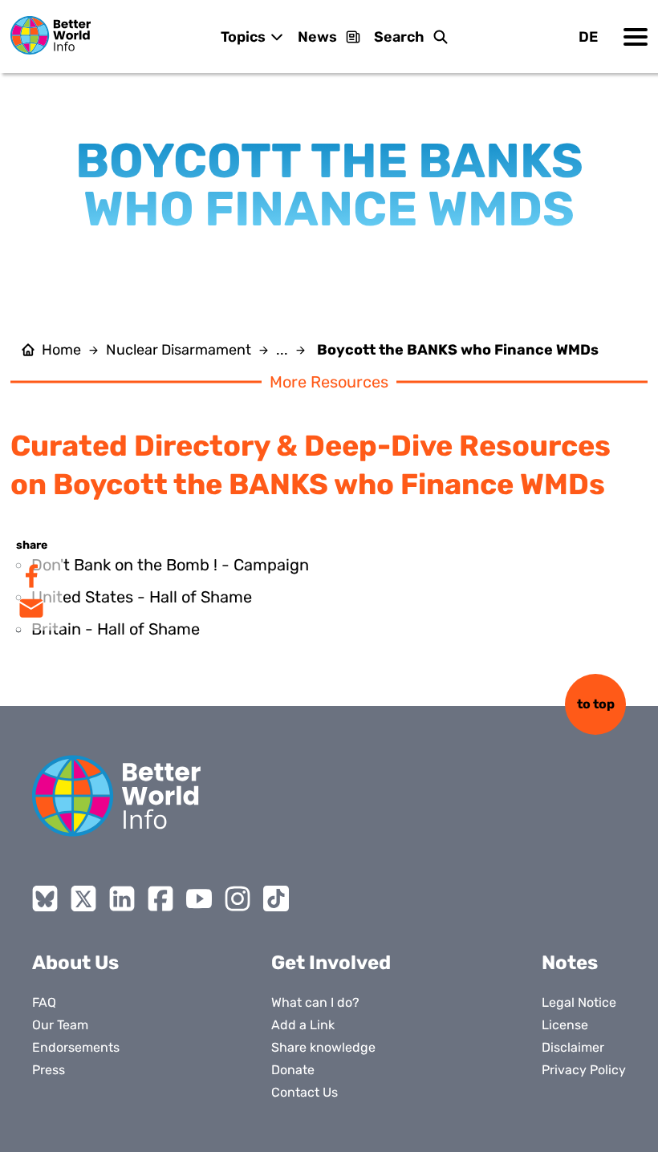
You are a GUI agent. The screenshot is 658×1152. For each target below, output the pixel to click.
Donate (293, 1069)
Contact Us (304, 1092)
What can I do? (315, 1002)
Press (48, 1069)
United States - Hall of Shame (141, 596)
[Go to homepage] (50, 35)
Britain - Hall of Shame (115, 629)
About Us (75, 962)
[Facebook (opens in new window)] (160, 898)
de (588, 37)
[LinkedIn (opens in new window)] (122, 898)
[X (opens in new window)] (83, 898)
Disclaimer (573, 1047)
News (317, 37)
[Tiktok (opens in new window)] (276, 898)
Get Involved (331, 962)
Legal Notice (579, 1002)
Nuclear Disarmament (178, 350)
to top (596, 704)
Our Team (60, 1024)
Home (61, 350)
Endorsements (76, 1047)
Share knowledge (323, 1047)
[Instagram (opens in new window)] (237, 898)
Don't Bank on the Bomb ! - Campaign (170, 564)
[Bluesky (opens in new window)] (45, 898)
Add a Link (303, 1024)
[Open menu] (635, 37)
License (565, 1024)
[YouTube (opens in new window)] (199, 898)
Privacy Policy (584, 1069)
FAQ (44, 1002)
